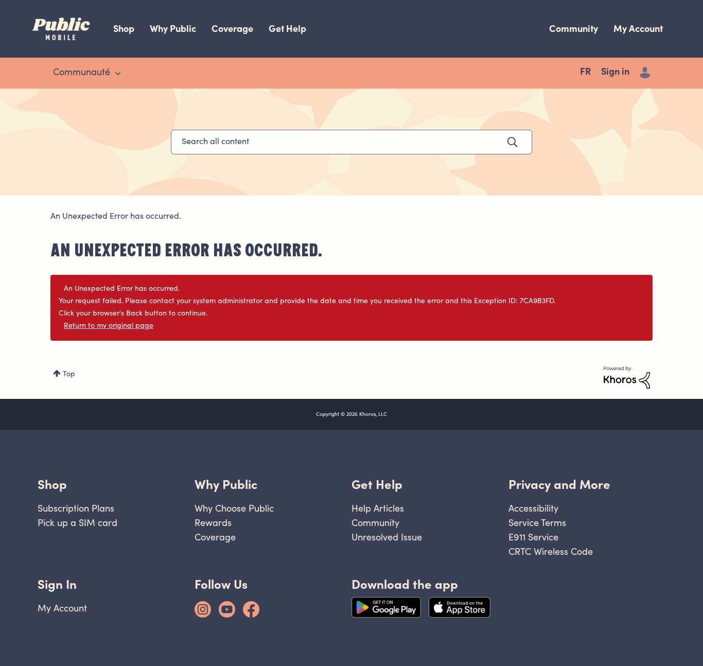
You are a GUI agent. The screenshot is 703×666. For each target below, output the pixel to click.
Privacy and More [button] (559, 485)
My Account (638, 28)
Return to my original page (108, 326)
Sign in (615, 72)
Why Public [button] (226, 485)
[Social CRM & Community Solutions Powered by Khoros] (627, 377)
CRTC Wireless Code (550, 551)
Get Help (287, 28)
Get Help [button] (376, 485)
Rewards (213, 523)
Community (573, 28)
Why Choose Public (234, 508)
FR (585, 72)
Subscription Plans (76, 508)
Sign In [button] (57, 584)
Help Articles (377, 508)
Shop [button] (52, 485)
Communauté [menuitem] (81, 73)
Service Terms (537, 523)
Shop (123, 28)
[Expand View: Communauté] (118, 73)
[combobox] (351, 142)
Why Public (173, 28)
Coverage (232, 28)
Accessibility (533, 508)
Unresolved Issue (386, 537)
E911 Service (533, 537)
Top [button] (69, 374)
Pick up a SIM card (77, 523)
